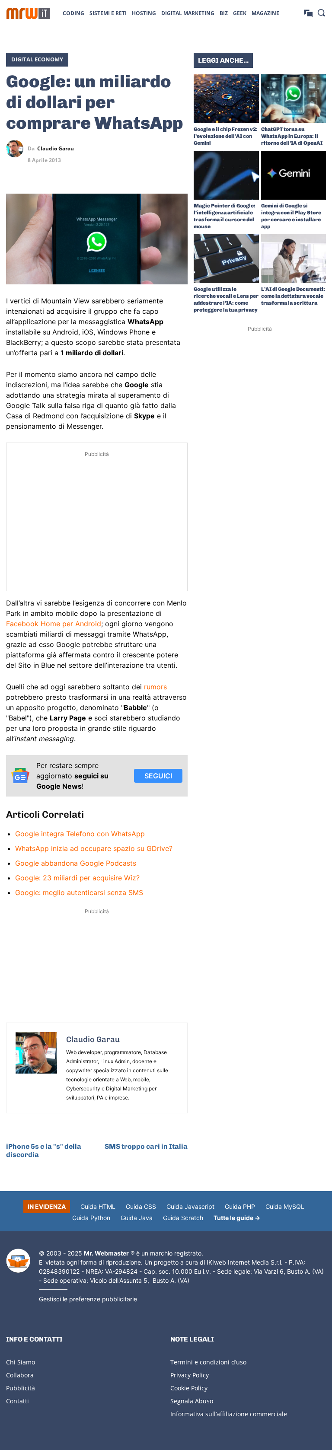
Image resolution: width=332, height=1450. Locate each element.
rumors (155, 686)
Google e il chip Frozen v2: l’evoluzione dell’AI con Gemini (226, 136)
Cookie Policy (189, 1388)
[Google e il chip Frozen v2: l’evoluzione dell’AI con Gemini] (226, 98)
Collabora (20, 1375)
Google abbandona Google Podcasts (75, 863)
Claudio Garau (55, 148)
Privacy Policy (189, 1375)
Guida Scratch (183, 1217)
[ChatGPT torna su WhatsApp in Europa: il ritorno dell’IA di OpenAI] (293, 98)
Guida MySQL (284, 1206)
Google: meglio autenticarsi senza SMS (79, 892)
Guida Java (137, 1217)
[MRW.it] (28, 13)
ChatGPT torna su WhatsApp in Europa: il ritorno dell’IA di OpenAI (291, 136)
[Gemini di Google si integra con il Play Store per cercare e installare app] (293, 175)
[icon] (308, 12)
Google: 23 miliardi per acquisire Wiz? (77, 877)
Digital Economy (37, 59)
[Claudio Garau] (17, 148)
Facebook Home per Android (53, 623)
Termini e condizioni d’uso (208, 1362)
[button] (321, 12)
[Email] (179, 169)
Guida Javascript (190, 1206)
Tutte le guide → (237, 1217)
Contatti (17, 1401)
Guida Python (91, 1217)
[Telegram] (179, 148)
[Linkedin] (139, 148)
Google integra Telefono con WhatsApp (80, 833)
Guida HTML (97, 1206)
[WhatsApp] (159, 148)
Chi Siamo (20, 1362)
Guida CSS (141, 1206)
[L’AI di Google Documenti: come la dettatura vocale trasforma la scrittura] (293, 258)
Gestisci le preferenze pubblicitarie (88, 1299)
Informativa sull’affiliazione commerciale (228, 1414)
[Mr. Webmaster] (18, 1261)
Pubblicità (20, 1388)
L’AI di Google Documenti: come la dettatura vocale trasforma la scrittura (293, 296)
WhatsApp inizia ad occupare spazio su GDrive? (93, 848)
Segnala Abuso (191, 1401)
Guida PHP (240, 1206)
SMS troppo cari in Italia (146, 1146)
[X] (119, 148)
